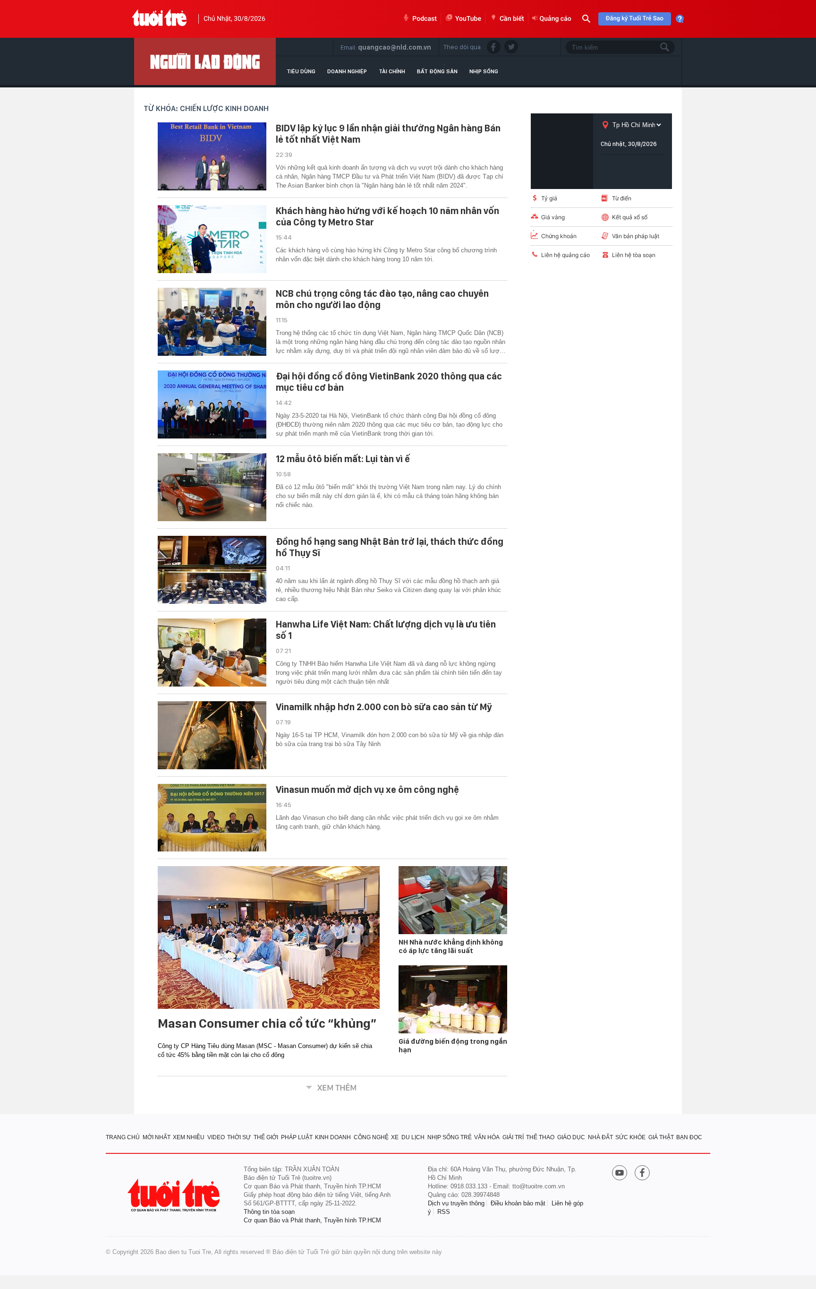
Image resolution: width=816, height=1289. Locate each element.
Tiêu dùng (301, 71)
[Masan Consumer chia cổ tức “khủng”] (269, 937)
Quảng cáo (555, 19)
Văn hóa (487, 1137)
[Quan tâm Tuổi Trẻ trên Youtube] (619, 1173)
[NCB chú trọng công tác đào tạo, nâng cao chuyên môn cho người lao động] (212, 322)
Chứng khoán (559, 236)
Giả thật (661, 1137)
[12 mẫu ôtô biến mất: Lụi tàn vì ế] (212, 487)
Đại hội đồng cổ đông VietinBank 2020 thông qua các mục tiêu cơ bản (389, 381)
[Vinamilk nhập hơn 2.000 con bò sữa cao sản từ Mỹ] (212, 735)
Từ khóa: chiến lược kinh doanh (206, 108)
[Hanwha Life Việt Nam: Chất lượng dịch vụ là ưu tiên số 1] (212, 653)
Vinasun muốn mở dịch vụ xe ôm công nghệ (367, 789)
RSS (443, 1211)
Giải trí (513, 1137)
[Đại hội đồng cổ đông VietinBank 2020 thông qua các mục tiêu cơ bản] (212, 404)
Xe (395, 1137)
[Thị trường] (205, 61)
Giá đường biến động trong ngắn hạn (453, 1045)
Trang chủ (123, 1137)
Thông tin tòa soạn (269, 1211)
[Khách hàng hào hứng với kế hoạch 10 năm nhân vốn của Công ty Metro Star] (212, 239)
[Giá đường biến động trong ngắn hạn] (453, 999)
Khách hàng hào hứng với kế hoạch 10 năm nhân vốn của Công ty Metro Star (387, 216)
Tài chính (392, 71)
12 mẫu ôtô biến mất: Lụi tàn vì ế (343, 458)
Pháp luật (297, 1137)
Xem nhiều (188, 1137)
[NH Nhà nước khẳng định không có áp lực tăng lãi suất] (453, 900)
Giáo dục (571, 1137)
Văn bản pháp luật (635, 236)
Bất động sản (437, 71)
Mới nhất (156, 1137)
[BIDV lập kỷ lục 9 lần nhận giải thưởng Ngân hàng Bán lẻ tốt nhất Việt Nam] (212, 156)
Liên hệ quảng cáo (565, 254)
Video (216, 1137)
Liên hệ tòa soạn (633, 254)
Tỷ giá (549, 198)
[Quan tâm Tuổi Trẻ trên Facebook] (642, 1173)
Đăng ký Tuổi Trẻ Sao (634, 18)
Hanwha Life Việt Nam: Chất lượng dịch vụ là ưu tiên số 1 (386, 630)
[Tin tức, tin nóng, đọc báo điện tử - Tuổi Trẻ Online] (159, 19)
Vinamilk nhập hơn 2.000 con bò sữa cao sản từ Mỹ (384, 707)
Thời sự (239, 1137)
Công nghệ (371, 1137)
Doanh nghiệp (347, 71)
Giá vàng (553, 217)
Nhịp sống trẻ (449, 1137)
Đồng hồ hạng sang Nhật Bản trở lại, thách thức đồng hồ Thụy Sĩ (389, 547)
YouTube (468, 19)
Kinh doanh (333, 1137)
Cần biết (512, 19)
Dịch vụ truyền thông (456, 1203)
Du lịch (413, 1137)
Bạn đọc (689, 1137)
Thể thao (540, 1137)
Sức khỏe (630, 1137)
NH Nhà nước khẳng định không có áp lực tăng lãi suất (451, 946)
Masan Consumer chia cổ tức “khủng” (267, 1023)
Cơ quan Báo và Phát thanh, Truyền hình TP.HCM (312, 1220)
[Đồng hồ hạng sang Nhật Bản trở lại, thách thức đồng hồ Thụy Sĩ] (212, 570)
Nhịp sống (483, 71)
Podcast (424, 19)
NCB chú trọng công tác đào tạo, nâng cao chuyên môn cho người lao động (382, 299)
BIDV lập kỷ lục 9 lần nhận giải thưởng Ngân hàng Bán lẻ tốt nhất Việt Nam (388, 133)
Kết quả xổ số (629, 217)
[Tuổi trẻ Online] (175, 1195)
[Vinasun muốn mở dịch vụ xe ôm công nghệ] (212, 818)
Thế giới (266, 1137)
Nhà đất (600, 1137)
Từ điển (621, 198)
